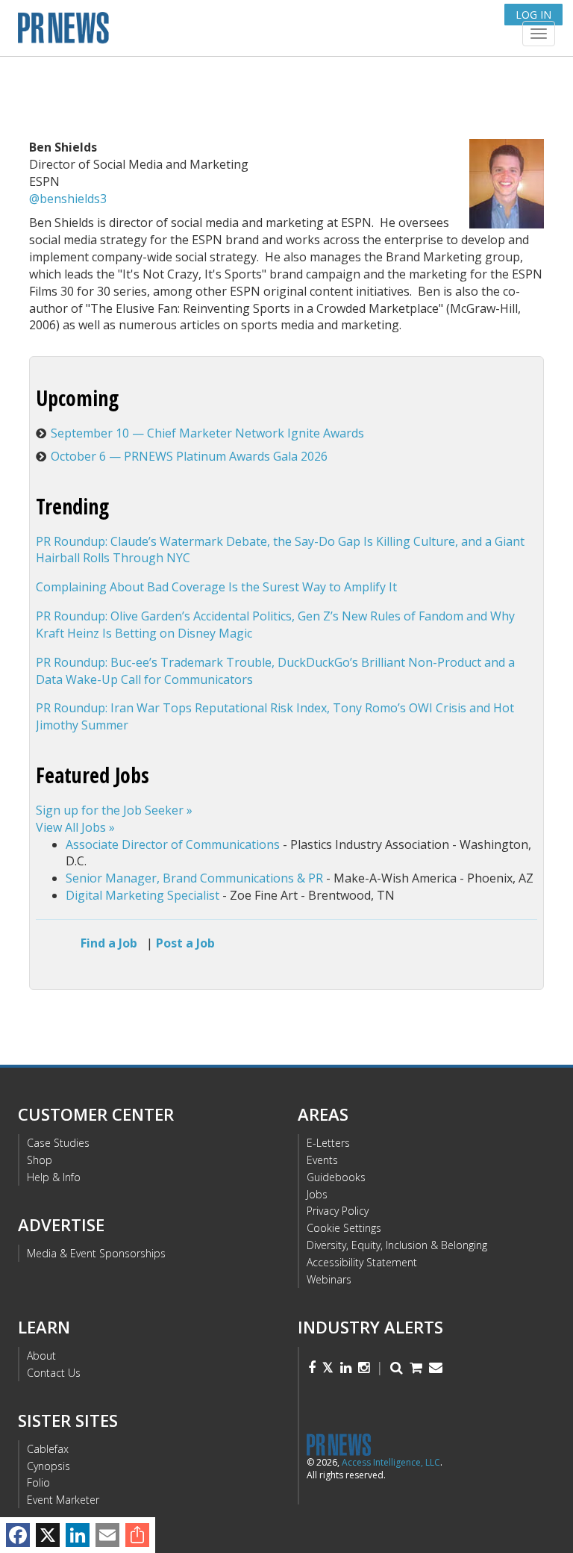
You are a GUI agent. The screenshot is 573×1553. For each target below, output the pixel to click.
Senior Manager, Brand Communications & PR (194, 878)
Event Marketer (63, 1500)
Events (322, 1160)
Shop (39, 1160)
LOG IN (533, 14)
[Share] (137, 1535)
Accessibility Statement (362, 1262)
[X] (48, 1535)
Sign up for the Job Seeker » (114, 810)
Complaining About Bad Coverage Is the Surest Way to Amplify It (216, 587)
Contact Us (54, 1373)
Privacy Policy (338, 1211)
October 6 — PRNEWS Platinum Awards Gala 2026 (189, 456)
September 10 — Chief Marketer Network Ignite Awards (207, 433)
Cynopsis (48, 1466)
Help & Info (54, 1177)
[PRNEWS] (196, 32)
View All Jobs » (75, 827)
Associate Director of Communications (173, 844)
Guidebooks (336, 1177)
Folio (38, 1482)
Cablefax (48, 1449)
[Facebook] (18, 1535)
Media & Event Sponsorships (96, 1253)
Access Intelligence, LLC (391, 1462)
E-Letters (328, 1143)
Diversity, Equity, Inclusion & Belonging (397, 1245)
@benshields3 (68, 198)
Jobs (317, 1194)
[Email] (107, 1535)
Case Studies (58, 1143)
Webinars (329, 1279)
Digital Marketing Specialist (142, 895)
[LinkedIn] (78, 1535)
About (41, 1355)
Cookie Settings (344, 1228)
